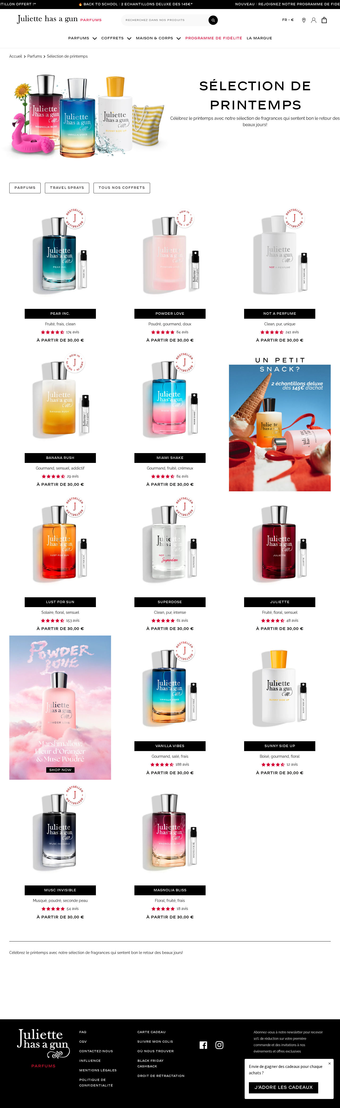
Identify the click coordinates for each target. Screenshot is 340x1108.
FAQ (82, 1032)
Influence (90, 1061)
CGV (83, 1041)
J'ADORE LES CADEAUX (283, 1087)
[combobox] (170, 20)
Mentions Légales (98, 1070)
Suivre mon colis (155, 1041)
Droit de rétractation (161, 1076)
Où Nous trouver (155, 1051)
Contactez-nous (96, 1051)
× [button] (329, 1063)
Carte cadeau (151, 1032)
